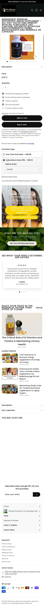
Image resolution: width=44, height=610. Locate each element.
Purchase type (8, 149)
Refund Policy (7, 550)
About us (5, 559)
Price (4, 74)
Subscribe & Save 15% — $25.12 (19, 160)
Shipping (5, 113)
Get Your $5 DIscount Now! (22, 243)
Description (7, 67)
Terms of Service (8, 556)
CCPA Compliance (8, 547)
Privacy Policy (7, 544)
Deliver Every (11, 164)
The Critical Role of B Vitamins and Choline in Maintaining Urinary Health (22, 341)
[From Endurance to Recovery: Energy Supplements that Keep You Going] (10, 358)
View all (39, 307)
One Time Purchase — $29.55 (18, 154)
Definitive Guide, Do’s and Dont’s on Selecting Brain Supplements (22, 210)
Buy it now (22, 124)
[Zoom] (35, 57)
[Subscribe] (36, 494)
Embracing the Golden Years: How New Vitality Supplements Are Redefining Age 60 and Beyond (29, 374)
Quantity (6, 83)
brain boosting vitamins (10, 377)
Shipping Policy (7, 553)
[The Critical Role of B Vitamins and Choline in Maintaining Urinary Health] (22, 324)
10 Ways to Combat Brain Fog (22, 217)
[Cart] (36, 10)
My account (6, 562)
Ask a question (8, 410)
